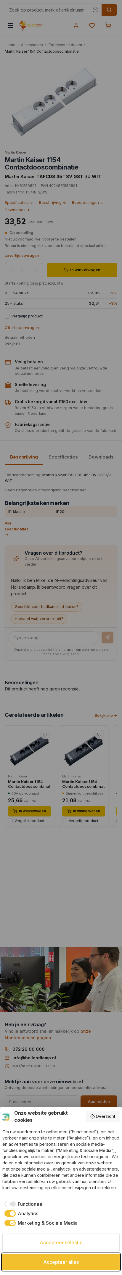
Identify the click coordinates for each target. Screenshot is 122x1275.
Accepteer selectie (61, 1242)
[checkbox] (23, 1204)
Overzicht (105, 1116)
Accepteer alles (61, 1262)
